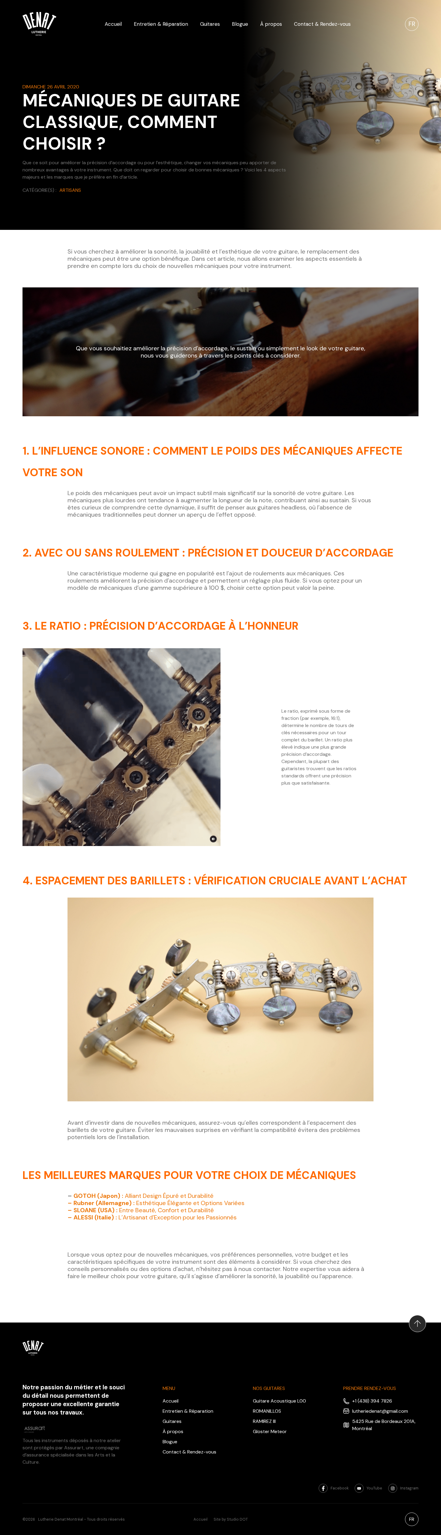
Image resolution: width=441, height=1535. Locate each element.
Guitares (210, 24)
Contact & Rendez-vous (322, 24)
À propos (271, 24)
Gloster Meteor (270, 1431)
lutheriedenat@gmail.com (380, 1411)
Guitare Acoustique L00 (279, 1401)
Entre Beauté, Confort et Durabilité (141, 1210)
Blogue (240, 24)
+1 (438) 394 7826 (372, 1401)
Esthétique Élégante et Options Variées (156, 1203)
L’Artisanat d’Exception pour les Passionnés (152, 1217)
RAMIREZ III (264, 1421)
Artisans (70, 190)
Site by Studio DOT (231, 1519)
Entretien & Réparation (161, 24)
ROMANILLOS (267, 1411)
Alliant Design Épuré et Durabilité (144, 1196)
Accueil (113, 24)
